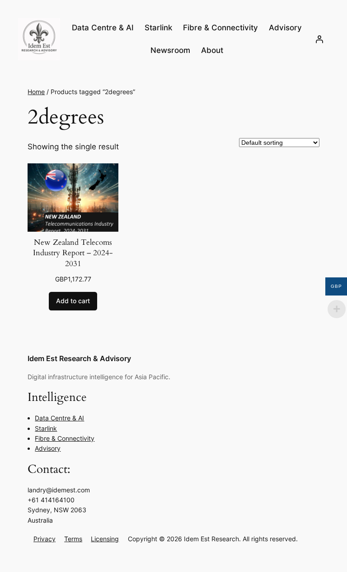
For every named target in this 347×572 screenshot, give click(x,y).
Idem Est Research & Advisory (79, 358)
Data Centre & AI (59, 418)
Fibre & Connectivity (64, 438)
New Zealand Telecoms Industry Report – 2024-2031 (73, 253)
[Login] (319, 38)
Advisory (48, 448)
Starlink (46, 428)
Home (36, 91)
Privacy (44, 539)
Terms (73, 539)
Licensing (105, 539)
